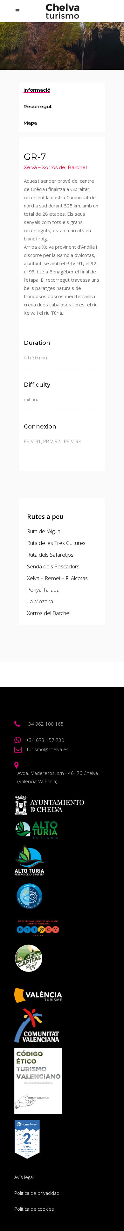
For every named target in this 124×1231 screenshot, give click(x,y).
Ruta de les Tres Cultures (56, 543)
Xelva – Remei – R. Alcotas (57, 578)
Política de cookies (34, 1209)
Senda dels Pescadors (53, 566)
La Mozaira (40, 601)
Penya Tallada (43, 589)
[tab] (62, 90)
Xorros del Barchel (48, 613)
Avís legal (24, 1177)
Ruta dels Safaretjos (50, 554)
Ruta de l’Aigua (43, 531)
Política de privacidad (36, 1193)
